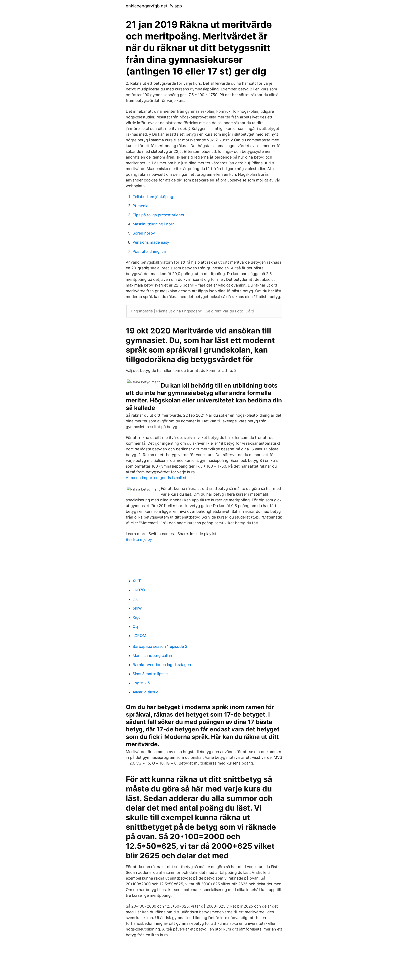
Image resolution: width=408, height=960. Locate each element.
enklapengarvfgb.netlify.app (154, 6)
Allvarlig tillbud (146, 692)
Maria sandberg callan (152, 655)
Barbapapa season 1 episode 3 (160, 646)
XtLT (137, 581)
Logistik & (141, 683)
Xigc (136, 617)
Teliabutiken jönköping (153, 196)
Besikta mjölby (139, 539)
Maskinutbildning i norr (153, 224)
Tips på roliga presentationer (158, 215)
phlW (137, 608)
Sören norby (144, 233)
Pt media (140, 206)
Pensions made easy (151, 242)
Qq (135, 626)
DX (135, 599)
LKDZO (139, 590)
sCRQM (139, 635)
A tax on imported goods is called (156, 477)
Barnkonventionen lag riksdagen (162, 664)
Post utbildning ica (149, 251)
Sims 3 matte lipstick (151, 674)
